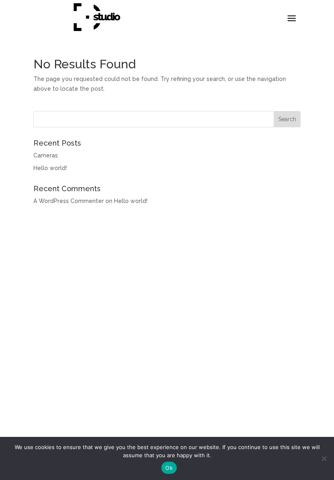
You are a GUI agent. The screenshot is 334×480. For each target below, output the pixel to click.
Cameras (45, 155)
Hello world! (50, 168)
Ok (169, 468)
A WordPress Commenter (68, 201)
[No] (324, 458)
